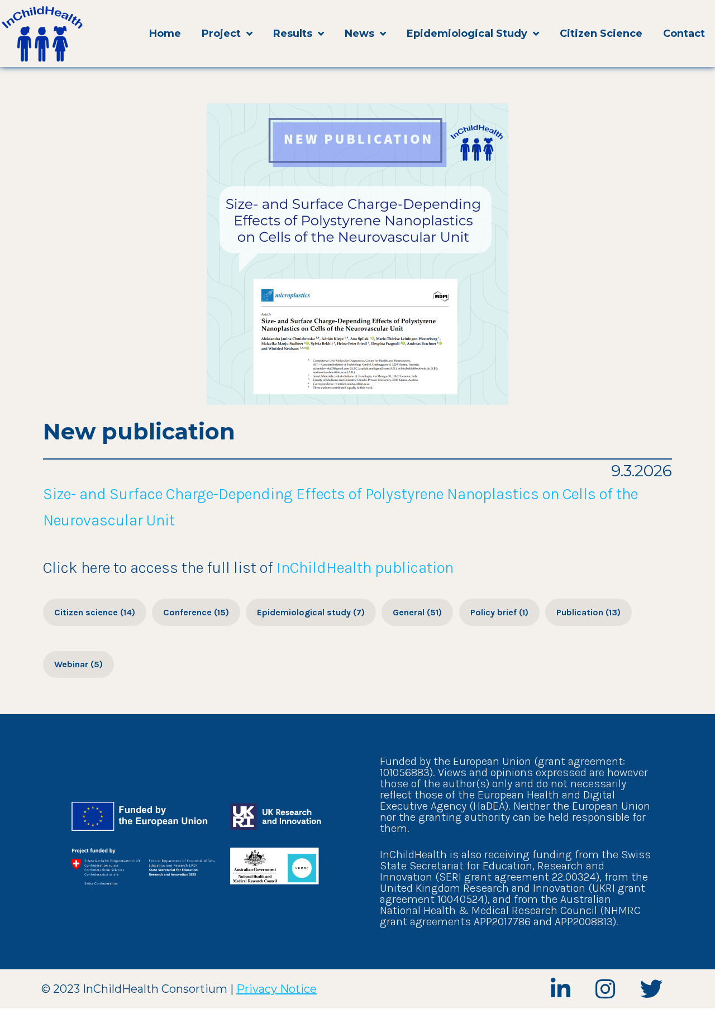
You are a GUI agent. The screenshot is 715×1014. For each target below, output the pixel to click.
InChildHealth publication (365, 567)
